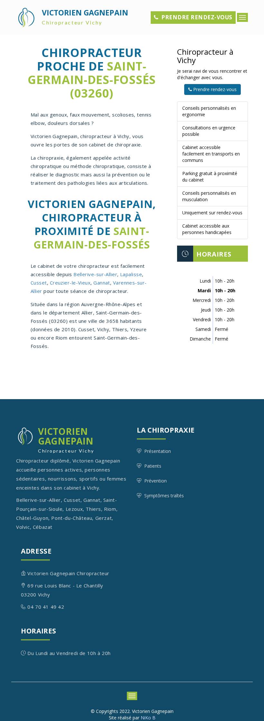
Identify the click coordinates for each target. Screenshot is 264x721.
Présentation (157, 451)
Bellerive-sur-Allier (95, 274)
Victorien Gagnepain (85, 16)
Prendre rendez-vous (196, 17)
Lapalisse (131, 274)
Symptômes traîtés (164, 495)
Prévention (155, 481)
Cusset (39, 282)
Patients (152, 466)
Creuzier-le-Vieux (70, 282)
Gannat (101, 282)
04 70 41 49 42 (45, 607)
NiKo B (148, 718)
